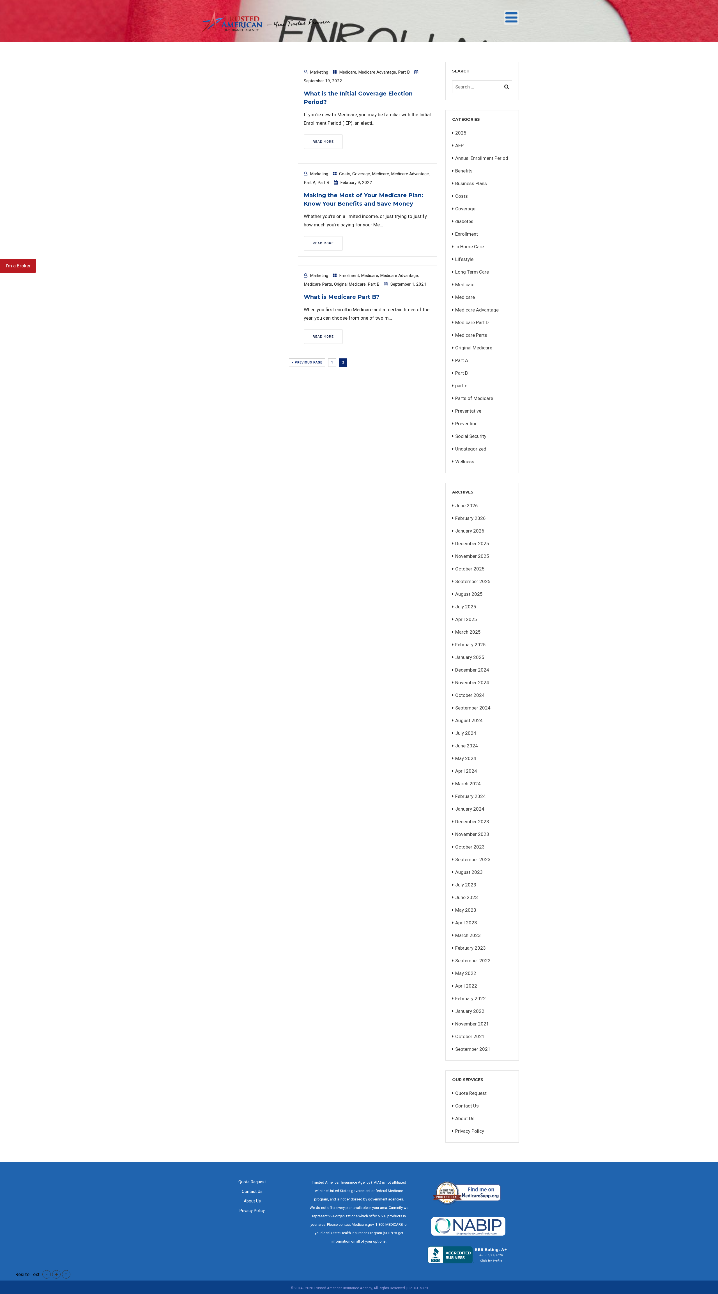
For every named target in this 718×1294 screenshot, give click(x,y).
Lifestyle (464, 259)
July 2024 (465, 733)
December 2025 (472, 543)
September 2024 (473, 708)
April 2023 (466, 922)
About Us (465, 1118)
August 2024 (469, 720)
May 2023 (465, 910)
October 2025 (470, 569)
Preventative (468, 411)
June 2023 (466, 897)
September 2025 (473, 581)
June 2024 (466, 746)
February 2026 (470, 518)
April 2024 (466, 771)
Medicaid (465, 284)
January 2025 (469, 657)
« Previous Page (307, 362)
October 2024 (470, 695)
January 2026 (469, 531)
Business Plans (471, 183)
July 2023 (465, 885)
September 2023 (473, 859)
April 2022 (466, 986)
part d (461, 385)
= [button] (66, 1274)
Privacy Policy (469, 1131)
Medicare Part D (472, 322)
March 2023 (468, 935)
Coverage (361, 173)
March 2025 (468, 632)
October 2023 (470, 847)
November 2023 (472, 834)
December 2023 (472, 821)
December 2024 (472, 670)
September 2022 (473, 960)
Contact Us (467, 1106)
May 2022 (465, 973)
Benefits (464, 171)
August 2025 (469, 594)
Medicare (347, 72)
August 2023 (469, 872)
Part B (404, 72)
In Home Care (469, 246)
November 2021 (472, 1024)
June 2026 (466, 505)
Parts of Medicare (474, 398)
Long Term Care (472, 272)
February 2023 (470, 948)
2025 (460, 133)
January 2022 (469, 1011)
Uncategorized (470, 449)
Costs (344, 173)
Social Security (470, 436)
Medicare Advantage (377, 72)
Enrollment (349, 275)
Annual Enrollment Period (481, 158)
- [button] (47, 1274)
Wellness (464, 461)
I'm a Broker (18, 266)
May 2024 (465, 758)
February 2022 (470, 998)
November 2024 (472, 682)
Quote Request (471, 1093)
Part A (310, 182)
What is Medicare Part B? (341, 297)
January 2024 (469, 809)
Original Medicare (350, 284)
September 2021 (473, 1049)
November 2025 (472, 556)
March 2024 (468, 783)
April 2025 (466, 619)
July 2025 (465, 607)
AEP (459, 145)
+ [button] (56, 1274)
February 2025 (470, 644)
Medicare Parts (318, 284)
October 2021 (470, 1036)
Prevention (466, 423)
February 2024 (470, 796)
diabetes (464, 221)
